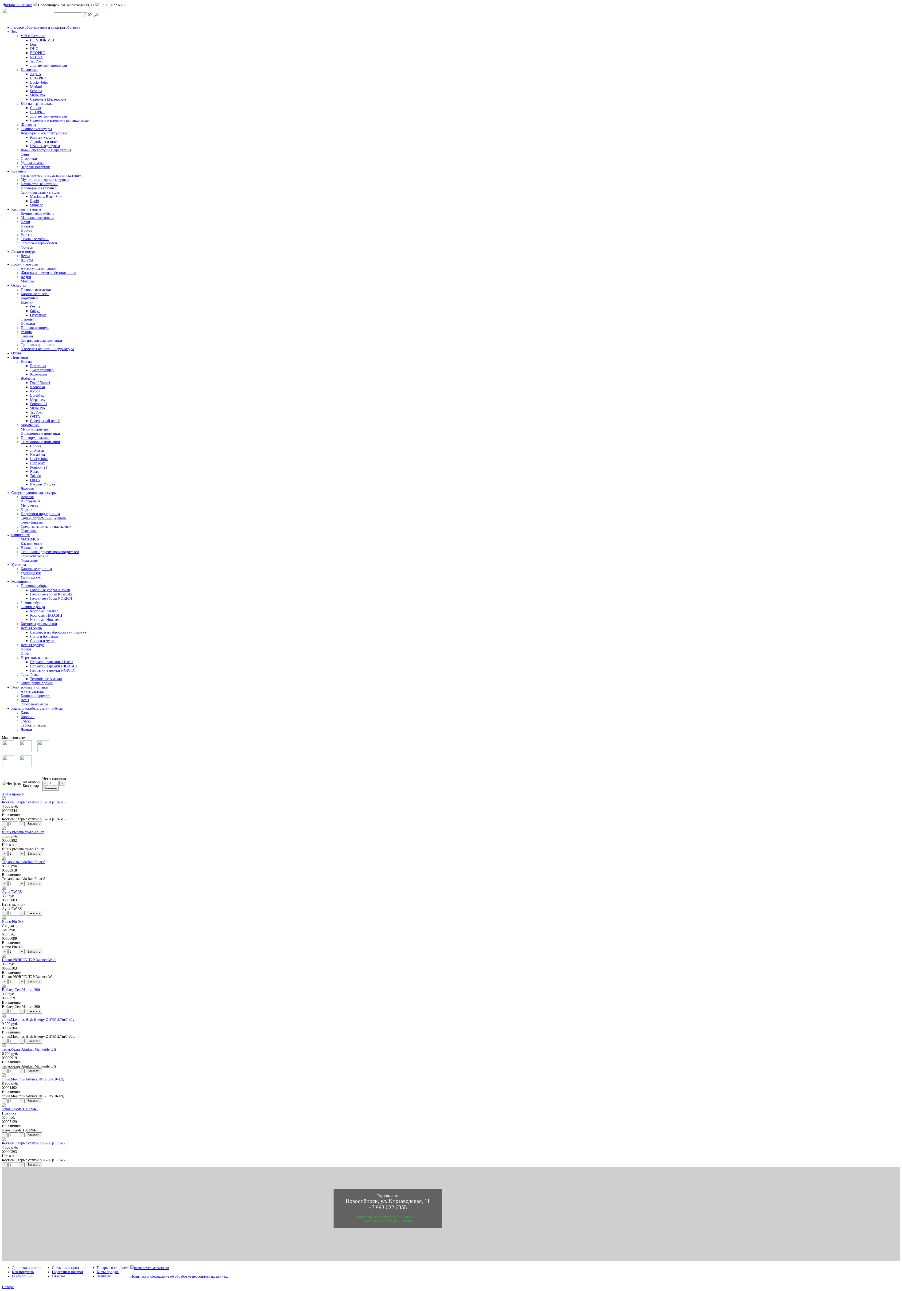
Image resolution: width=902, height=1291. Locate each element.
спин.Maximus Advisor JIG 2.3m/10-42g (33, 1079)
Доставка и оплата (17, 5)
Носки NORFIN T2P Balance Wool (29, 960)
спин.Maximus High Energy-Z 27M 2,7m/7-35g (38, 1019)
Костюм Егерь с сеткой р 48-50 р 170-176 (34, 1143)
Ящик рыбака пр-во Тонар (23, 832)
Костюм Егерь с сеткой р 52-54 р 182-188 (34, 802)
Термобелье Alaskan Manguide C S (29, 1049)
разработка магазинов (151, 1268)
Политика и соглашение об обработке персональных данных (179, 1276)
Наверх (8, 1287)
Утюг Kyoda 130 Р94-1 (20, 1109)
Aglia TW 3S (12, 892)
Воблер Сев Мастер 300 (21, 990)
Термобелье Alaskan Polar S (23, 862)
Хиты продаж (13, 794)
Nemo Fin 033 (12, 921)
